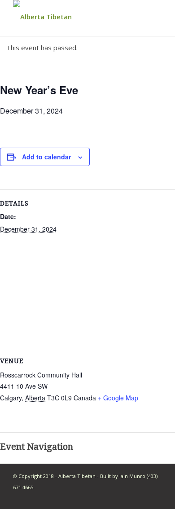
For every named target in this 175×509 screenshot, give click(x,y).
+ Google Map (118, 397)
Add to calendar (46, 156)
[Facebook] (155, 498)
